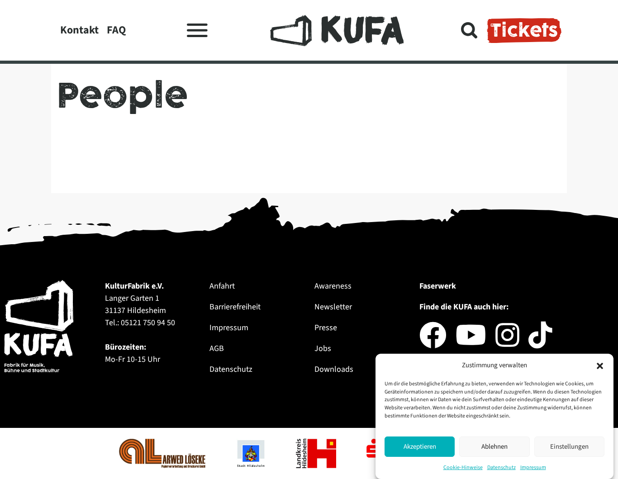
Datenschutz (501, 467)
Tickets (524, 30)
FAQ (116, 30)
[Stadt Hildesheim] (251, 453)
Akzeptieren (420, 446)
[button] (599, 365)
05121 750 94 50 (148, 322)
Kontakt (79, 30)
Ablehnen (494, 446)
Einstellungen (569, 446)
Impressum (533, 467)
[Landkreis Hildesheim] (316, 453)
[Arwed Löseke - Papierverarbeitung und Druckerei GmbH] (163, 453)
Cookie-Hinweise (463, 467)
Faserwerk (437, 286)
